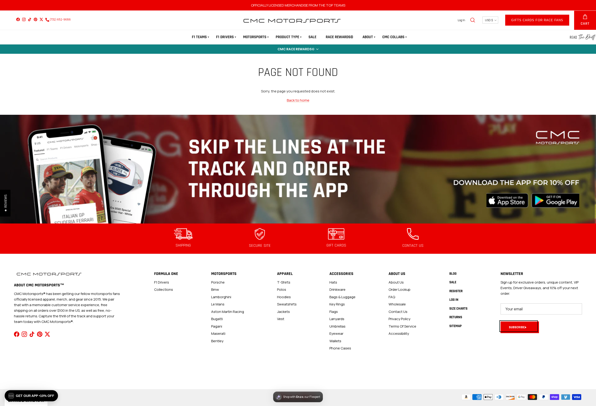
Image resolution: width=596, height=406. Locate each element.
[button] (298, 49)
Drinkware (337, 289)
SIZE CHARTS (458, 308)
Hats (333, 282)
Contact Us (398, 311)
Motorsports (254, 37)
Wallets (335, 340)
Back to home (298, 100)
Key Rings (337, 304)
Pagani (216, 326)
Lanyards (336, 318)
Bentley (217, 340)
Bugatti (217, 318)
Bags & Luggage (342, 296)
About (367, 37)
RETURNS (455, 317)
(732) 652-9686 (60, 19)
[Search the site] (472, 20)
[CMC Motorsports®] (291, 20)
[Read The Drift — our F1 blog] (583, 37)
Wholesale (397, 304)
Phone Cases (340, 348)
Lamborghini (221, 296)
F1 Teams (199, 37)
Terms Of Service (402, 326)
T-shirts (283, 282)
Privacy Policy (399, 318)
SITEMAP (455, 326)
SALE (312, 37)
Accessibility (399, 333)
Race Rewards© (339, 37)
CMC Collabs (393, 37)
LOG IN (453, 300)
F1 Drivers (225, 37)
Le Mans (217, 304)
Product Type (287, 37)
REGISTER (456, 291)
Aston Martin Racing (227, 311)
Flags (333, 311)
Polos (281, 289)
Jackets (283, 311)
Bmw (215, 289)
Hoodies (284, 296)
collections (163, 289)
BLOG (453, 273)
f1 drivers (161, 282)
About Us (396, 282)
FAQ (392, 296)
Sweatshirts (287, 304)
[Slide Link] (298, 169)
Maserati (218, 333)
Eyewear (336, 333)
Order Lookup (399, 289)
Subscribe (517, 327)
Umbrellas (337, 326)
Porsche (218, 282)
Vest (280, 318)
